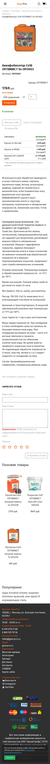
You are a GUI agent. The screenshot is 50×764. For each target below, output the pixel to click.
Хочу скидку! (7, 93)
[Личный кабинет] (40, 4)
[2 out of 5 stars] (9, 447)
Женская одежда (11, 652)
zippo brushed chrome (14, 592)
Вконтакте (10, 680)
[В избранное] (25, 97)
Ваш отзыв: (8, 406)
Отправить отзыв (36, 455)
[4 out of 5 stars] (21, 447)
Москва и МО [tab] (11, 122)
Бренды (6, 658)
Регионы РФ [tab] (11, 128)
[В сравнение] (12, 97)
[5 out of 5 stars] (27, 447)
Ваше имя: (7, 394)
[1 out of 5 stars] (4, 447)
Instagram (10, 683)
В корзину (9, 102)
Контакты (7, 665)
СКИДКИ (6, 668)
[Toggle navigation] (5, 4)
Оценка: (6, 441)
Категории (7, 655)
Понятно (9, 758)
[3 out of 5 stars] (15, 447)
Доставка (7, 662)
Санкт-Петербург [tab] (32, 122)
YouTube (9, 687)
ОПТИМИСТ (42, 82)
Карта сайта (8, 672)
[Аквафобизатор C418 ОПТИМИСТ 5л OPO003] (25, 38)
